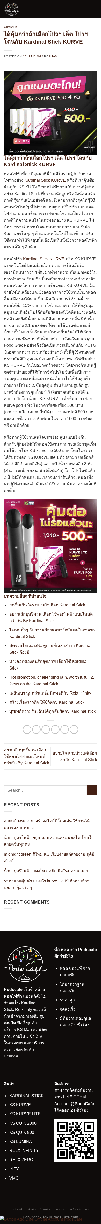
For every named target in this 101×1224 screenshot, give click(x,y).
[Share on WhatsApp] (27, 729)
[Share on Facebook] (36, 729)
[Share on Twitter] (45, 729)
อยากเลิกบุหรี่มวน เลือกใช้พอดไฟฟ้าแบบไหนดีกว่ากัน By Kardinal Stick (26, 756)
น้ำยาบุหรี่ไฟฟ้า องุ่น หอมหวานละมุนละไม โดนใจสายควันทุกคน (48, 840)
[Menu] (94, 9)
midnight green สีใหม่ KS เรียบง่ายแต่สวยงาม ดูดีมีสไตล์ (49, 857)
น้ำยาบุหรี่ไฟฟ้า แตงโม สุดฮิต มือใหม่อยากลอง (46, 871)
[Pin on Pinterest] (64, 729)
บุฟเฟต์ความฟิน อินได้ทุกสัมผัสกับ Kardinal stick (52, 711)
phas (53, 56)
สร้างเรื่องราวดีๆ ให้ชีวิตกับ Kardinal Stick (46, 702)
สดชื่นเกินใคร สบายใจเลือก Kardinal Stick (47, 605)
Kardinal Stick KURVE (44, 180)
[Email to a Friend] (55, 729)
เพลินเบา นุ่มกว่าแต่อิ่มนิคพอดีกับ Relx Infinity (50, 693)
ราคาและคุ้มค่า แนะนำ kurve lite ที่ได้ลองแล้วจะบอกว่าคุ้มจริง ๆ (48, 884)
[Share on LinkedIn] (74, 729)
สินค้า (32, 1209)
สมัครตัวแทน (80, 1209)
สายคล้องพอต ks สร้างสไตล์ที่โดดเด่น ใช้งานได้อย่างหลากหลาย (47, 824)
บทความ (60, 1209)
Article (10, 27)
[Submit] (92, 790)
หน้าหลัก (18, 1209)
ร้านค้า (45, 1209)
